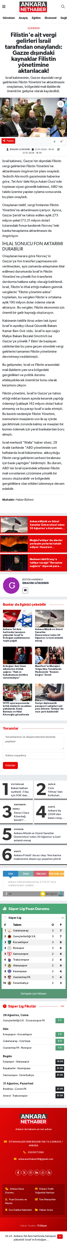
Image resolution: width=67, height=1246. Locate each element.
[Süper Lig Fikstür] (62, 1006)
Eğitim (36, 18)
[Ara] (63, 7)
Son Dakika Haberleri (20, 1210)
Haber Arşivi (46, 1210)
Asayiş (23, 18)
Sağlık (51, 784)
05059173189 (36, 1152)
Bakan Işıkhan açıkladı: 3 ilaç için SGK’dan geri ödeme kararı (20, 792)
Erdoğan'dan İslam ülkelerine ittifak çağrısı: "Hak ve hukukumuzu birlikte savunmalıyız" (15, 672)
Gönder (10, 765)
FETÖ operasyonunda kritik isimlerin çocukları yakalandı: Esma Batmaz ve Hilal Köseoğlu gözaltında (17, 709)
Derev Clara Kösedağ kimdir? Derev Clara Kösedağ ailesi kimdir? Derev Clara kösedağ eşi (22, 816)
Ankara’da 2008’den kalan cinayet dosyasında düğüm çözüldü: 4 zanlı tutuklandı (56, 814)
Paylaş (10, 140)
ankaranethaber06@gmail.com (35, 1159)
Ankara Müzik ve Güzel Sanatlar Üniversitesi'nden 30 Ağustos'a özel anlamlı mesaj (49, 635)
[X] (24, 1172)
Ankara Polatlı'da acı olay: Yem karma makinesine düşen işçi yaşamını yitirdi (37, 857)
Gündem (9, 18)
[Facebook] (18, 1172)
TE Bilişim (42, 1225)
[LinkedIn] (37, 1172)
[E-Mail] (25, 590)
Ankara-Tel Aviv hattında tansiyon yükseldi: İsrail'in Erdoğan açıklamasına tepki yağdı (16, 635)
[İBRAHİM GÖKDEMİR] (11, 585)
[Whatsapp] (43, 1172)
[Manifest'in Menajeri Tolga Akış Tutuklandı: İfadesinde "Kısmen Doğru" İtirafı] (49, 655)
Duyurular (17, 784)
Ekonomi (51, 18)
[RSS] (49, 1172)
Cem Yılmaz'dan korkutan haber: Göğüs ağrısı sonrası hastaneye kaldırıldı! (56, 792)
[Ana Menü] (3, 6)
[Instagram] (30, 1172)
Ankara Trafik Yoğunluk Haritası (44, 1191)
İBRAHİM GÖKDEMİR (20, 149)
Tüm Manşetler (47, 1199)
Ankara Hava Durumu (14, 1191)
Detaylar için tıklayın (33, 993)
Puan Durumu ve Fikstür (16, 1201)
